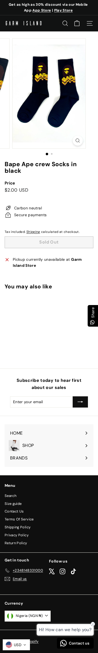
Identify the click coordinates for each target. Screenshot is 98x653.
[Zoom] (78, 141)
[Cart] (77, 23)
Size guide (13, 503)
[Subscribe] (80, 401)
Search (10, 495)
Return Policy (16, 543)
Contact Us (14, 511)
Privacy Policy (17, 535)
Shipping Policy (17, 527)
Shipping (33, 232)
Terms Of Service (19, 519)
